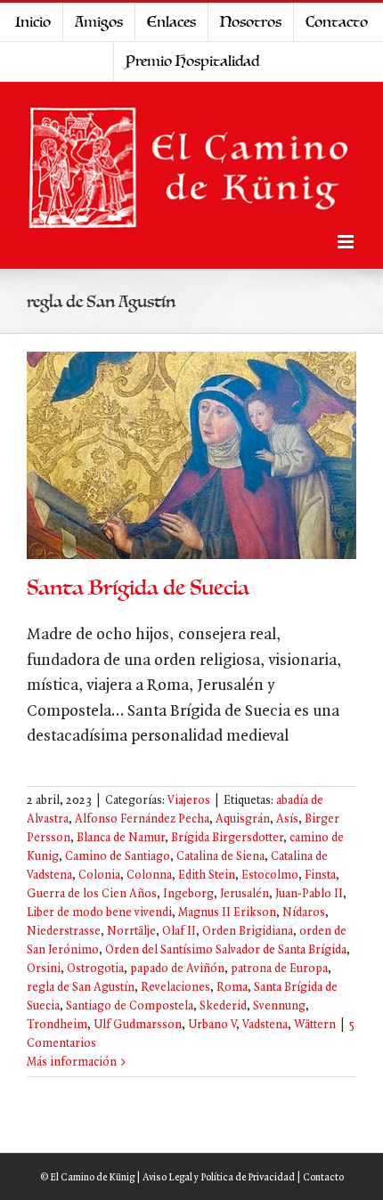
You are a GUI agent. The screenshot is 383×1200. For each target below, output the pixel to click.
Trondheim (57, 1025)
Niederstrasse (64, 931)
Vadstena (265, 1025)
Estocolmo (269, 875)
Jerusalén (244, 894)
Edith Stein (206, 875)
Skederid (223, 1006)
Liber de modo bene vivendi (99, 913)
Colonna (149, 875)
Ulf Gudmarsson (138, 1025)
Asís (287, 819)
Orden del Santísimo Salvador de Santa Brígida (225, 950)
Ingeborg (188, 894)
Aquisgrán (243, 819)
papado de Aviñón (177, 969)
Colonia (99, 875)
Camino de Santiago (117, 857)
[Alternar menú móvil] (347, 241)
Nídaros (303, 913)
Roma (232, 987)
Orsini (44, 969)
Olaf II (179, 931)
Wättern (315, 1025)
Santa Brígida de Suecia (138, 588)
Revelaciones (175, 987)
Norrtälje (131, 931)
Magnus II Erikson (227, 913)
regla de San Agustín (80, 987)
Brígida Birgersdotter (227, 838)
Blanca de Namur (121, 838)
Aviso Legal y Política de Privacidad (219, 1177)
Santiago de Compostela (129, 1006)
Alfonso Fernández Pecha (142, 819)
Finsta (320, 875)
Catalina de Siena (220, 857)
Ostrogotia (95, 969)
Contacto (323, 1177)
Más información (72, 1062)
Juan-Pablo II (309, 894)
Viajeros (188, 800)
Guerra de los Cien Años (92, 894)
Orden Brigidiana (247, 931)
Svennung (279, 1006)
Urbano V (212, 1025)
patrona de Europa (279, 969)
